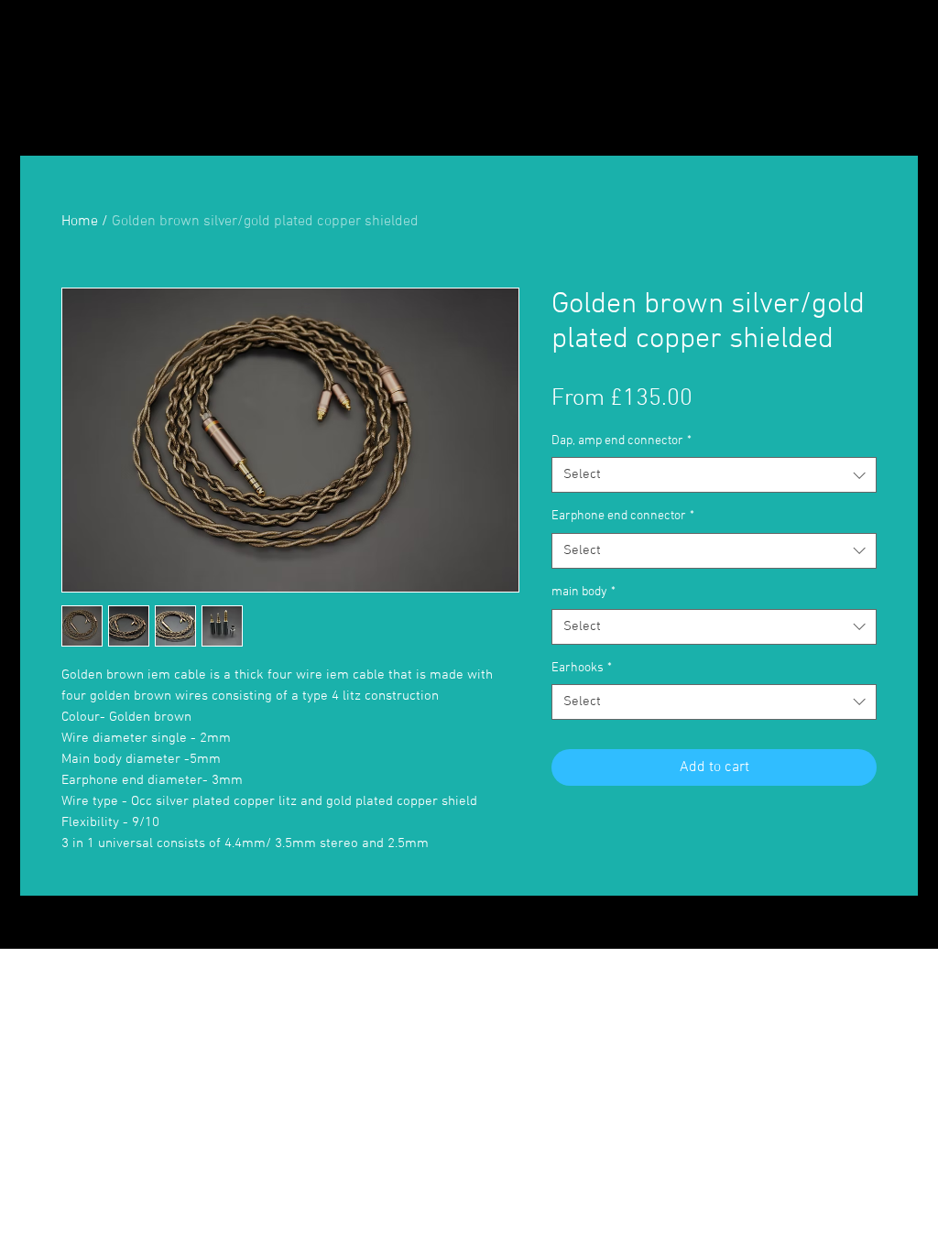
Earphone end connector (622, 516)
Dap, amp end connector (621, 441)
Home (79, 221)
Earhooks (581, 668)
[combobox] (714, 475)
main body (583, 592)
